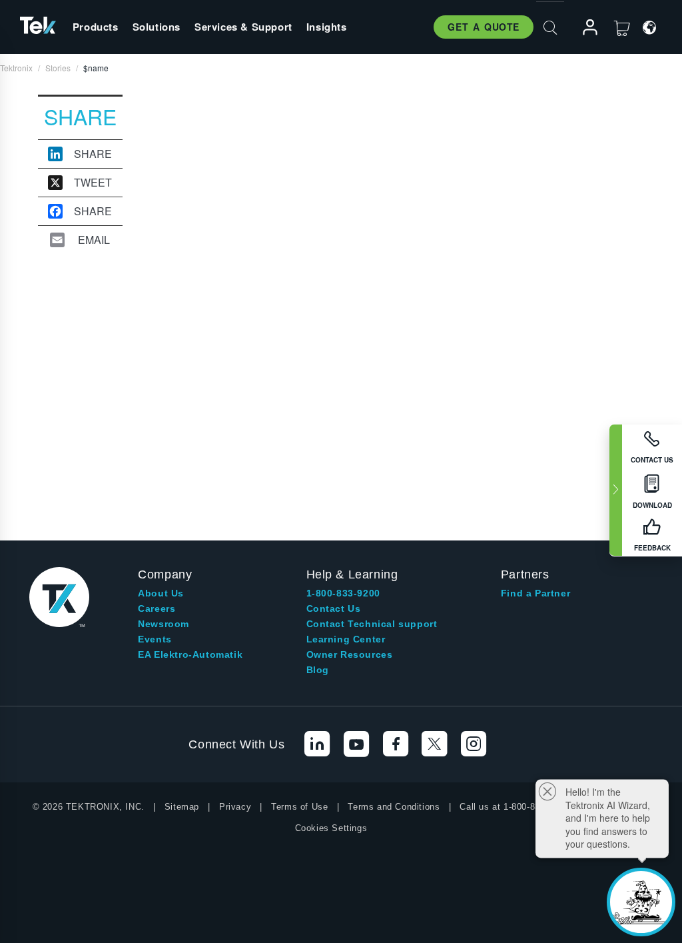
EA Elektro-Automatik (190, 654)
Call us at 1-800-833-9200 (514, 807)
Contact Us (333, 608)
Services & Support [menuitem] (243, 26)
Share (93, 154)
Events (155, 639)
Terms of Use (299, 807)
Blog (317, 669)
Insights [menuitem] (326, 26)
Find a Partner (535, 593)
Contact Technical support (372, 623)
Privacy (235, 807)
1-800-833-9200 (343, 593)
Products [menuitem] (96, 26)
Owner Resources (349, 654)
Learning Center (346, 639)
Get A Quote (483, 26)
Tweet (93, 182)
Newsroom (163, 623)
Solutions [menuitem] (156, 26)
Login (584, 27)
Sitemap (182, 807)
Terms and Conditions (394, 807)
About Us (161, 593)
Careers (156, 608)
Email (94, 240)
